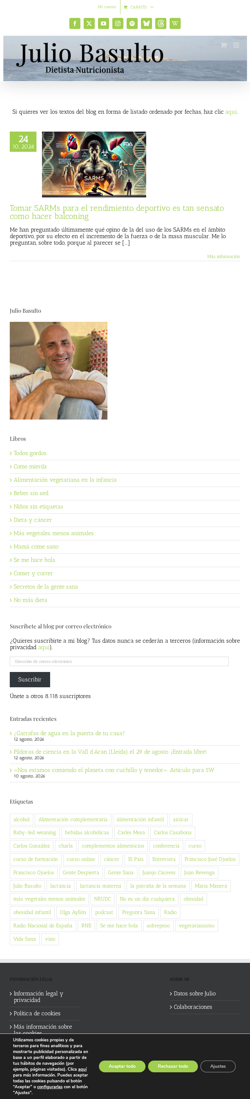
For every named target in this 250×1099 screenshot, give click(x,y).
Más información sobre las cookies (43, 1030)
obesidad (193, 899)
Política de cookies (37, 1013)
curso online (81, 859)
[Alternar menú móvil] (236, 45)
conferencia (166, 846)
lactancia (60, 886)
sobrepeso (158, 925)
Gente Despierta (81, 872)
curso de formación (35, 859)
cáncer (111, 859)
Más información (223, 256)
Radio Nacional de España (43, 925)
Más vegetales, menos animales (54, 533)
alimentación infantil (140, 819)
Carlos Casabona (173, 832)
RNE (86, 925)
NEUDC (102, 899)
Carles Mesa (131, 832)
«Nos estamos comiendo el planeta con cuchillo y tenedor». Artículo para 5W (114, 770)
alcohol (21, 819)
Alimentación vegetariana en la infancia (65, 479)
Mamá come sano (36, 546)
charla (66, 846)
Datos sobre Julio (195, 994)
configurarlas (49, 1087)
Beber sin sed (31, 493)
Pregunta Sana (138, 912)
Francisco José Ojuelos (210, 859)
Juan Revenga (199, 872)
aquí (231, 111)
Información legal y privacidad (38, 997)
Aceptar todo (122, 1066)
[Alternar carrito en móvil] (223, 45)
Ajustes (218, 1066)
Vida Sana (24, 939)
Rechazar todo (173, 1066)
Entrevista (164, 859)
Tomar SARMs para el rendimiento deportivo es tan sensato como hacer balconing (117, 212)
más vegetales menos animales (49, 899)
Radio (170, 912)
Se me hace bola (34, 560)
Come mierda (30, 466)
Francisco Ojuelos (33, 872)
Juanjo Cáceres (159, 872)
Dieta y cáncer (33, 519)
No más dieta (31, 600)
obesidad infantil (32, 912)
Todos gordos (30, 453)
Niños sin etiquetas (38, 506)
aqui (43, 647)
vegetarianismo (197, 925)
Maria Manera (211, 886)
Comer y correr (33, 573)
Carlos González (31, 846)
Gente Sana (121, 872)
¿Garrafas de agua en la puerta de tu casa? (69, 733)
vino (50, 939)
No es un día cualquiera (147, 899)
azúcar (181, 819)
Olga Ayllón (73, 912)
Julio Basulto (27, 886)
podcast (104, 912)
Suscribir (30, 679)
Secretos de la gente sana (46, 586)
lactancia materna (100, 886)
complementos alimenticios (113, 846)
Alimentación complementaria (73, 819)
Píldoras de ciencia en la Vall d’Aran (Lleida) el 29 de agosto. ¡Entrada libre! (110, 751)
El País (136, 859)
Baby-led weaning (34, 832)
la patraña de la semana (158, 886)
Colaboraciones (193, 1007)
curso (194, 846)
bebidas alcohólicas (87, 832)
